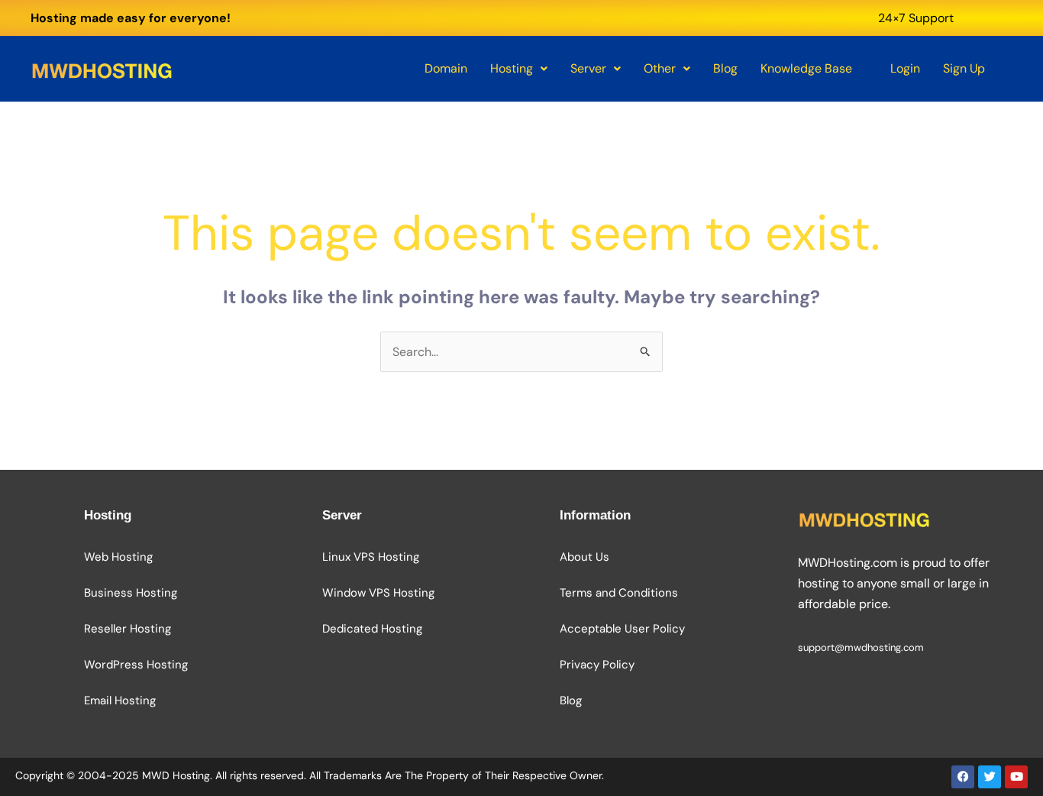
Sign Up (964, 68)
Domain (446, 68)
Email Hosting (120, 700)
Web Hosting (118, 557)
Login (905, 68)
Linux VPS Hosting (370, 557)
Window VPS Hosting (378, 592)
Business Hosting (130, 592)
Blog (725, 68)
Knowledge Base (806, 68)
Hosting (511, 68)
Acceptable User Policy (622, 628)
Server (588, 68)
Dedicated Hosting (372, 628)
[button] (519, 68)
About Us (584, 557)
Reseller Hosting (127, 628)
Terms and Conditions (619, 592)
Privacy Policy (597, 664)
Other (660, 68)
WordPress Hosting (136, 664)
